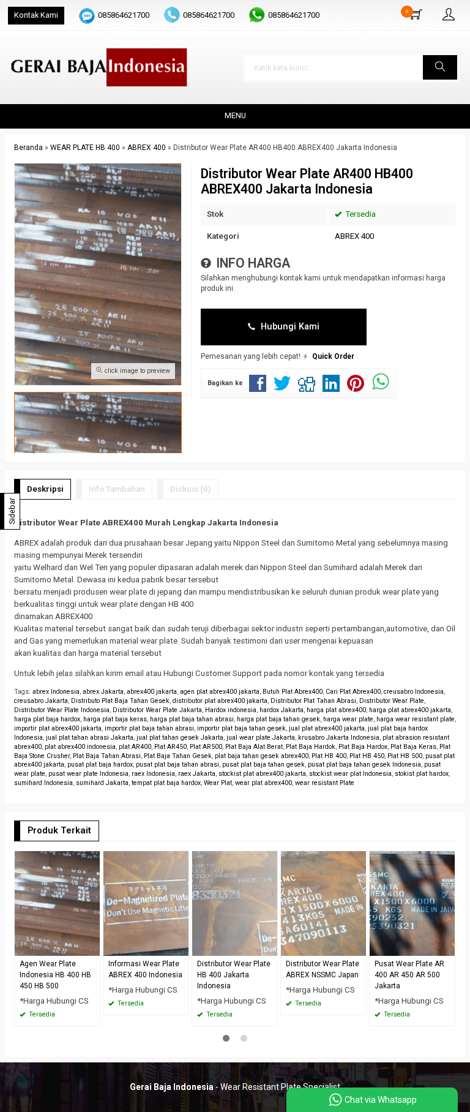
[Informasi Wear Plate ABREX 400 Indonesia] (145, 902)
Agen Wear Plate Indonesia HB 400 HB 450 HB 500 (55, 975)
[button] (440, 67)
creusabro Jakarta (41, 701)
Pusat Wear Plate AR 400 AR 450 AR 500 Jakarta (409, 975)
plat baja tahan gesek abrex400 (261, 756)
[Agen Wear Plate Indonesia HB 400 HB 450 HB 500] (57, 902)
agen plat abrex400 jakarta (219, 692)
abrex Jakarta (103, 692)
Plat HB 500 (404, 756)
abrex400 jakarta (152, 692)
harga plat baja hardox (47, 719)
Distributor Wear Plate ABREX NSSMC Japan (322, 969)
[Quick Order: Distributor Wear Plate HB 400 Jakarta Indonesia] (270, 946)
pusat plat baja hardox (100, 764)
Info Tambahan (117, 489)
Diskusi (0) (190, 489)
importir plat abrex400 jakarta (58, 728)
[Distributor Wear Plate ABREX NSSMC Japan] (323, 902)
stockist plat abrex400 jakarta (262, 774)
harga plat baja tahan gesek (278, 719)
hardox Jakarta (281, 710)
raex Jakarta (196, 774)
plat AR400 (135, 747)
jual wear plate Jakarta (260, 738)
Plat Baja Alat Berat (254, 747)
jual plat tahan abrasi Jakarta (89, 738)
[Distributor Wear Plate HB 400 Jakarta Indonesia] (234, 902)
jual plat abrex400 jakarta (327, 728)
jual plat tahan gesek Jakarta (179, 738)
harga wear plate (348, 719)
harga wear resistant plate (415, 719)
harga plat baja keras (115, 719)
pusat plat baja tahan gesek (263, 764)
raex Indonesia (153, 774)
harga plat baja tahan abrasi (192, 719)
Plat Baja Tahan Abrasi (107, 756)
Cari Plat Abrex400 (353, 692)
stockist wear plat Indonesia (350, 774)
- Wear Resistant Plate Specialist (235, 1087)
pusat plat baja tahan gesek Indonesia (364, 764)
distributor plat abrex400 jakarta (220, 701)
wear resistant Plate (324, 783)
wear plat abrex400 (263, 783)
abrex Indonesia (56, 692)
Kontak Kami (36, 15)
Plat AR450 (170, 747)
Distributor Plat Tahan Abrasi (313, 701)
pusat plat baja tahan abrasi (177, 764)
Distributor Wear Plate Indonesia (62, 710)
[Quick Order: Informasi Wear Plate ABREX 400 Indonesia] (181, 946)
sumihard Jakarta (102, 783)
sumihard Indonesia (43, 783)
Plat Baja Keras (413, 747)
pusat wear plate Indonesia (88, 774)
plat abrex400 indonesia (80, 747)
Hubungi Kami (288, 326)
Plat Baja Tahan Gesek (178, 756)
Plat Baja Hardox (362, 747)
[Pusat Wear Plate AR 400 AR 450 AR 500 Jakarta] (412, 902)
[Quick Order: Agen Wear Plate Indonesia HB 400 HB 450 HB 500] (92, 946)
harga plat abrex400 (336, 710)
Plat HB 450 (366, 756)
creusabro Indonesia (414, 692)
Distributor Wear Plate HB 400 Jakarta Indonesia (233, 975)
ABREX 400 (354, 236)
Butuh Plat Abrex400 (293, 692)
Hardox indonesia (230, 710)
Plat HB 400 (328, 756)
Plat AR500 (206, 747)
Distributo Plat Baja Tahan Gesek (120, 701)
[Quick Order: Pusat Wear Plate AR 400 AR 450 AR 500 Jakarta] (447, 946)
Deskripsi (45, 489)
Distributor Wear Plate (391, 701)
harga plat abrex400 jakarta (410, 710)
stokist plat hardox (422, 774)
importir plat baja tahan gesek (241, 728)
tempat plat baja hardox (166, 783)
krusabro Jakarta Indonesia (338, 738)
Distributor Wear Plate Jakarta (157, 710)
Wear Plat (218, 783)
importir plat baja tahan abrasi (149, 728)
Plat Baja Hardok (310, 747)
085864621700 (123, 15)
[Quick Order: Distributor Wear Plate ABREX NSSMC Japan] (358, 946)
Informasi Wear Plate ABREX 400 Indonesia (145, 969)
